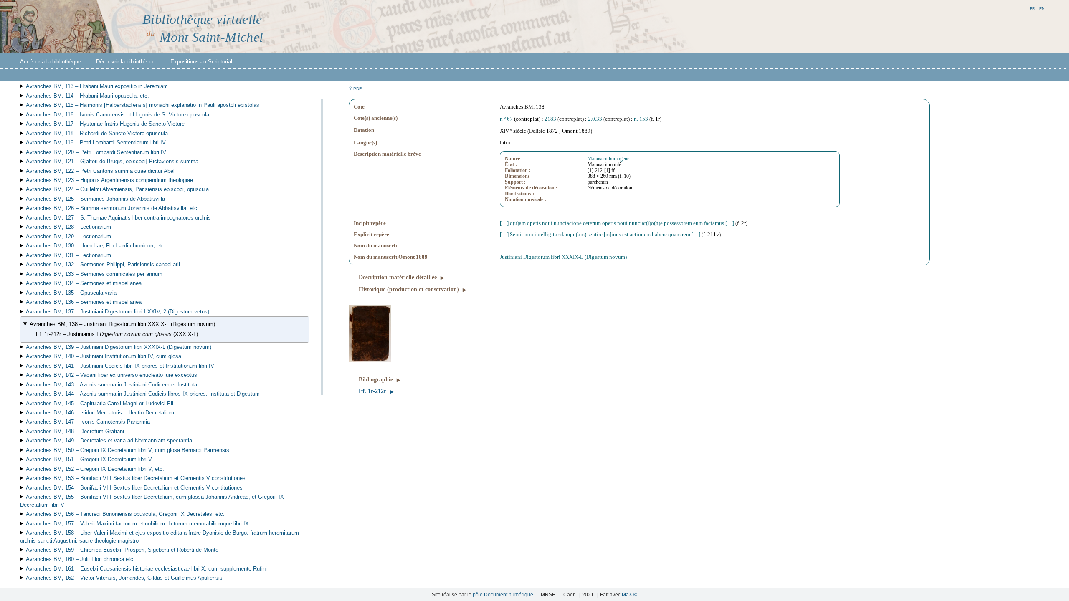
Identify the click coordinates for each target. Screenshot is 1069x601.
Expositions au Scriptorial (201, 61)
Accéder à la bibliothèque (50, 61)
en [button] (1042, 8)
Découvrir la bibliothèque (125, 61)
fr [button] (1032, 8)
